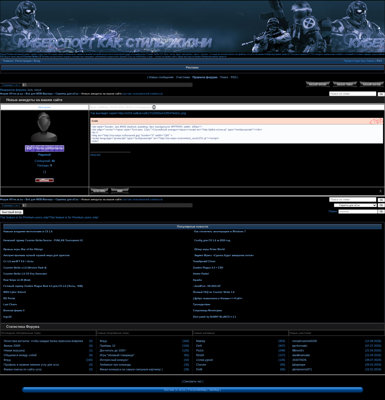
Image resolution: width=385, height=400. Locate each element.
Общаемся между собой (20, 355)
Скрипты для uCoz (67, 93)
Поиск (224, 77)
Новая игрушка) (14, 350)
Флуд (7, 359)
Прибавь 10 (107, 345)
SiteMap (214, 389)
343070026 (299, 359)
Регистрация (23, 60)
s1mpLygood (204, 359)
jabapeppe (298, 364)
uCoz (182, 389)
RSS (379, 60)
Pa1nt (200, 350)
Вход (37, 60)
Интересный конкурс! (114, 359)
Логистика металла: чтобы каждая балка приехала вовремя (43, 341)
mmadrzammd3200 (304, 341)
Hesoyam (44, 107)
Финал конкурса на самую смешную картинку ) (131, 369)
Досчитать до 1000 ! (113, 350)
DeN (30, 90)
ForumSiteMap (197, 389)
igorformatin (299, 345)
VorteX (37, 90)
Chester (201, 364)
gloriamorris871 (302, 369)
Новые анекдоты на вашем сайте (101, 93)
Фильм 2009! (12, 345)
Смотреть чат (192, 381)
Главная (8, 60)
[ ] (44, 171)
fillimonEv (298, 350)
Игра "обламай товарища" (117, 355)
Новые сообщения (161, 77)
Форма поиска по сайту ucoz (23, 369)
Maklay (200, 341)
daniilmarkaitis (301, 355)
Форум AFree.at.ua (11, 93)
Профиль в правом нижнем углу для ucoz (31, 364)
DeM (199, 369)
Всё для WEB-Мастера (39, 93)
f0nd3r (200, 355)
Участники (183, 77)
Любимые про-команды (115, 364)
